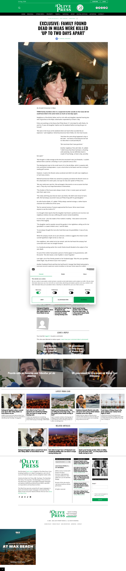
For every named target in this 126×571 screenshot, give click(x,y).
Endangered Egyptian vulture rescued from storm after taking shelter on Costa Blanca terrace (45, 310)
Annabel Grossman (65, 38)
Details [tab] (63, 274)
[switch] (55, 293)
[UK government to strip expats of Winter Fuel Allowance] (76, 348)
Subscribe (95, 1)
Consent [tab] (41, 274)
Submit (100, 499)
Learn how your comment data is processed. (74, 339)
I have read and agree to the (101, 494)
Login (104, 1)
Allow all (84, 299)
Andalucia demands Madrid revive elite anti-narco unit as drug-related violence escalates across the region (87, 411)
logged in (48, 336)
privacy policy (100, 495)
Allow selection (63, 299)
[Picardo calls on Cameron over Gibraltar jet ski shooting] (50, 348)
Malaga (65, 18)
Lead (61, 18)
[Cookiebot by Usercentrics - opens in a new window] (87, 269)
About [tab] (84, 274)
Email (94, 483)
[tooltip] (97, 8)
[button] (69, 461)
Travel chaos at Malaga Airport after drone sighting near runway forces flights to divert (111, 411)
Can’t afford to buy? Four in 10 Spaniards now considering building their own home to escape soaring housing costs (63, 311)
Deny (42, 299)
